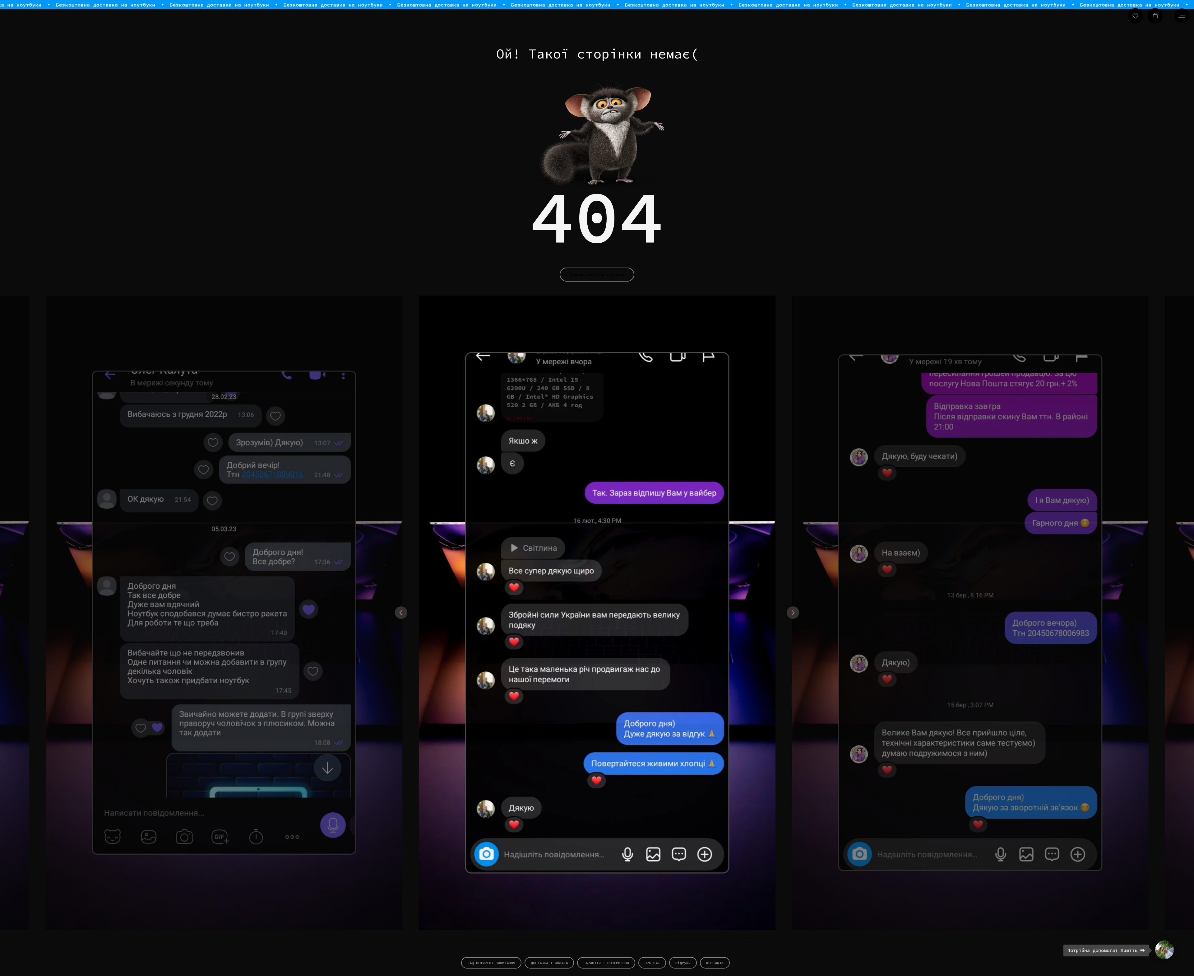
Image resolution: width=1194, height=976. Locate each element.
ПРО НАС (652, 962)
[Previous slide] (401, 612)
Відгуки (683, 962)
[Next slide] (793, 612)
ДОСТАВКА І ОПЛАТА (549, 962)
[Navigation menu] (1181, 16)
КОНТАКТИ (715, 962)
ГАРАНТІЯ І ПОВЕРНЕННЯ (606, 962)
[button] (1135, 16)
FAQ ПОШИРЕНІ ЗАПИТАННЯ (491, 962)
